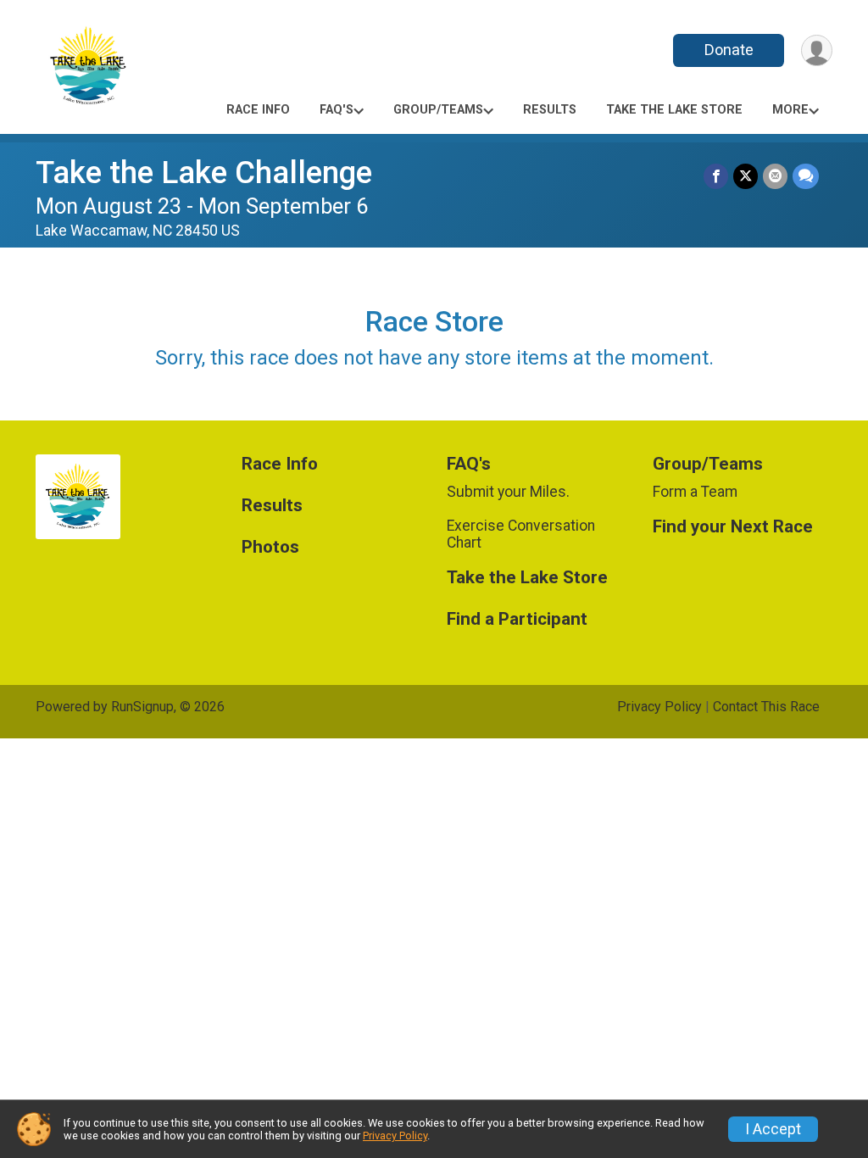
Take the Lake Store (674, 110)
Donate (729, 49)
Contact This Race (766, 707)
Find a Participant (517, 619)
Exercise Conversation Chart (521, 534)
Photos (270, 547)
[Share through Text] (806, 176)
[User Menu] (816, 50)
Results (549, 110)
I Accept (773, 1129)
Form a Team (695, 491)
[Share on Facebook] (716, 176)
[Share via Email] (775, 176)
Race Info (258, 110)
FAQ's (336, 110)
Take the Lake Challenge (204, 172)
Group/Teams (438, 110)
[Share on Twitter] (745, 176)
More (790, 110)
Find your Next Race (733, 527)
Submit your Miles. (508, 491)
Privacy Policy (659, 707)
